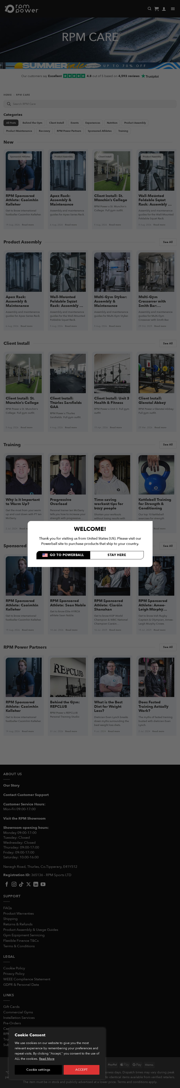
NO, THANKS (132, 574)
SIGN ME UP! (133, 561)
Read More (46, 1059)
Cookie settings (38, 1070)
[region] (57, 1053)
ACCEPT (81, 1070)
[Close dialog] (170, 500)
